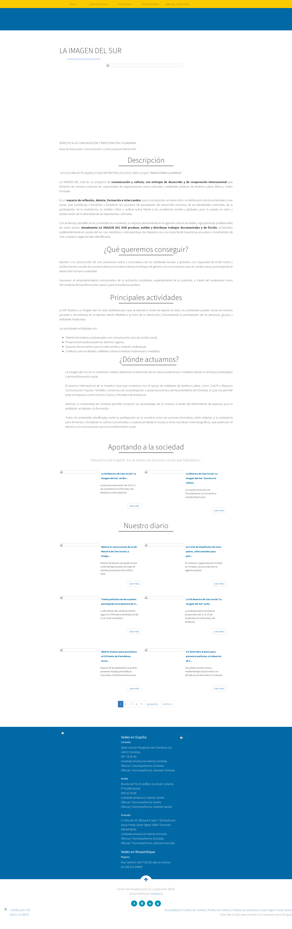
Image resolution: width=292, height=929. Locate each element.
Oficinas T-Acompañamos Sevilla (141, 802)
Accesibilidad (173, 910)
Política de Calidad (219, 910)
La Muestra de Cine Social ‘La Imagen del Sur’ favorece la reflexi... (202, 478)
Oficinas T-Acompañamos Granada (142, 838)
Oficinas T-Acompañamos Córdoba (142, 766)
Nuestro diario (150, 4)
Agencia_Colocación (177, 4)
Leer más (134, 505)
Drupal (287, 914)
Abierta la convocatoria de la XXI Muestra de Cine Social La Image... (119, 551)
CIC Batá (185, 734)
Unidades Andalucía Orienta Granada (144, 834)
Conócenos (124, 4)
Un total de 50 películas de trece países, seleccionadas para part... (203, 551)
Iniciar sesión (284, 910)
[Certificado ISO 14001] (19, 912)
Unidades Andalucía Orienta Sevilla (142, 797)
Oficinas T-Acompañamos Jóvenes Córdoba (148, 770)
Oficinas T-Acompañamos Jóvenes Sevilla (146, 807)
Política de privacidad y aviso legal (253, 910)
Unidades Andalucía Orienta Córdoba (144, 761)
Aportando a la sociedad (146, 447)
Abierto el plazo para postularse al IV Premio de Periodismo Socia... (119, 656)
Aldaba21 (157, 893)
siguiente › (152, 704)
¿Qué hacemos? (98, 4)
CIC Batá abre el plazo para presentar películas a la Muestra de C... (203, 656)
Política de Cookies (194, 910)
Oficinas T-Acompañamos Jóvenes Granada (148, 843)
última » (167, 704)
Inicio (72, 4)
